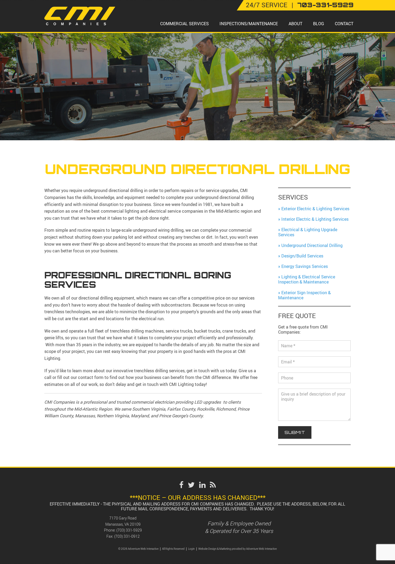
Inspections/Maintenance (249, 24)
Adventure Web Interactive (261, 549)
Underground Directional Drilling (312, 245)
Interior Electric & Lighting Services (315, 219)
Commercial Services (184, 24)
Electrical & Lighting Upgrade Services (307, 232)
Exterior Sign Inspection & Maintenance (304, 295)
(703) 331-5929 (129, 530)
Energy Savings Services (304, 266)
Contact (344, 24)
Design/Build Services (302, 256)
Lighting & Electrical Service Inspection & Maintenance (306, 279)
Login (191, 549)
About (295, 24)
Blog (318, 24)
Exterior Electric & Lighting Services (315, 209)
